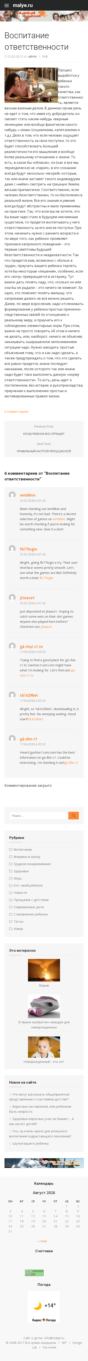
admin (32, 56)
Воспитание (23, 849)
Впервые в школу (27, 856)
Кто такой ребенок (28, 885)
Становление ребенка (31, 914)
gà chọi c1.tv (31, 646)
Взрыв (44, 985)
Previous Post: (44, 430)
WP (64, 1343)
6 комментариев (16, 411)
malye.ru (23, 5)
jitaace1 (27, 597)
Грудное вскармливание (32, 864)
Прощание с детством (31, 900)
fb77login (28, 549)
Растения (49, 1347)
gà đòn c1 (28, 739)
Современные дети (29, 907)
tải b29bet (29, 695)
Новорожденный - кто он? (43, 1061)
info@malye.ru (54, 1338)
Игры (18, 878)
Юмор (18, 928)
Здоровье (21, 871)
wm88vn (27, 495)
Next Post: (44, 447)
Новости (20, 892)
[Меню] (8, 5)
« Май (42, 1241)
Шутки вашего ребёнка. (30, 1143)
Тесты (18, 921)
